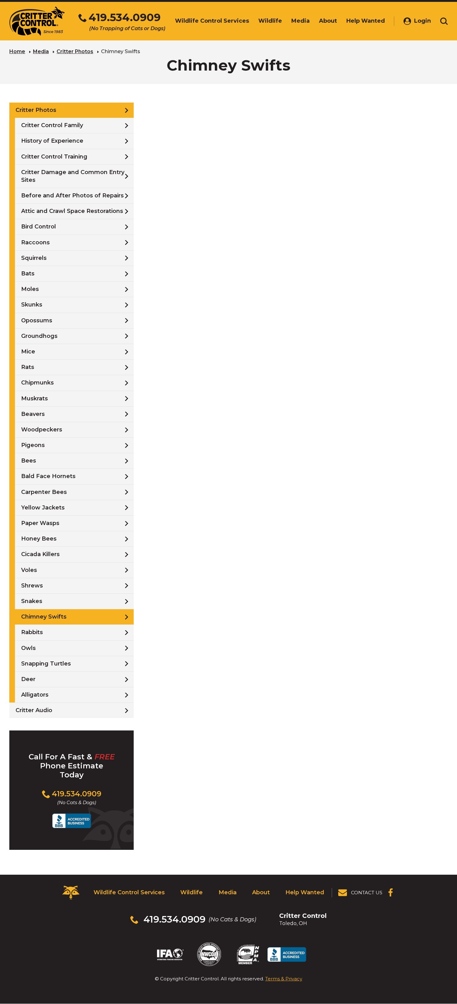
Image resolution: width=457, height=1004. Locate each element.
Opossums (36, 320)
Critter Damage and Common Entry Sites (72, 176)
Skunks (31, 304)
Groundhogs (39, 336)
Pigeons (33, 445)
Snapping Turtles (46, 663)
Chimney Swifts (44, 616)
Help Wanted (304, 892)
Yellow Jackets (43, 507)
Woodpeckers (41, 429)
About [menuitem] (328, 20)
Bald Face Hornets (48, 476)
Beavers (33, 414)
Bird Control (38, 226)
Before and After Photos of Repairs (72, 195)
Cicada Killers (40, 554)
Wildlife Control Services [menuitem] (212, 20)
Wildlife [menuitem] (270, 20)
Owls (28, 648)
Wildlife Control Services (129, 892)
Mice (28, 351)
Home (17, 51)
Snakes (31, 601)
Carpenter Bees (44, 492)
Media (41, 51)
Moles (30, 289)
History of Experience (52, 140)
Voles (29, 570)
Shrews (32, 585)
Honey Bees (39, 538)
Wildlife (191, 892)
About (261, 892)
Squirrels (34, 258)
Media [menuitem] (300, 20)
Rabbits (32, 632)
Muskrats (34, 398)
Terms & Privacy (283, 979)
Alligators (34, 694)
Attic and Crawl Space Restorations (72, 211)
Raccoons (35, 242)
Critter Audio (34, 710)
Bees (28, 460)
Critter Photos (75, 51)
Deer (28, 679)
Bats (28, 273)
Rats (27, 367)
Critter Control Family (52, 125)
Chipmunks (37, 382)
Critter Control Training (54, 156)
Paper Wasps (40, 523)
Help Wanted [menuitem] (365, 20)
